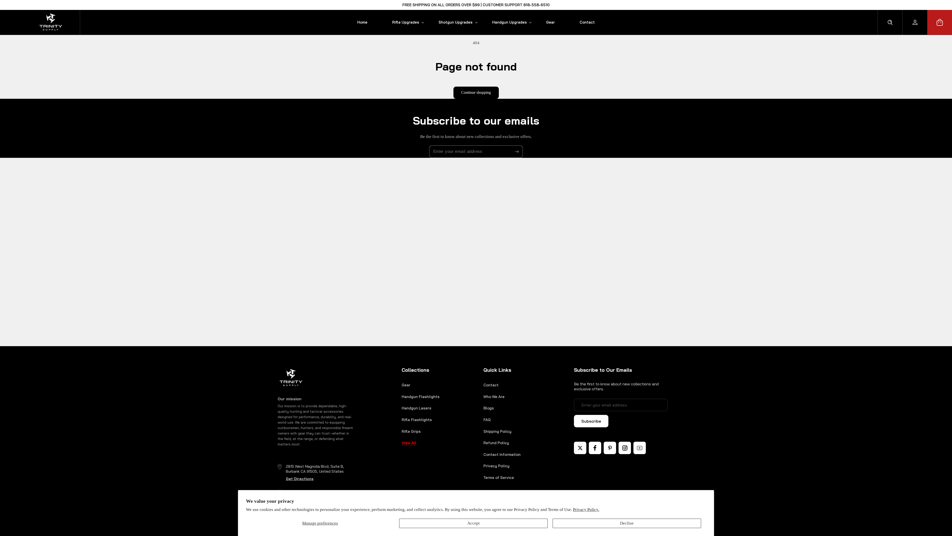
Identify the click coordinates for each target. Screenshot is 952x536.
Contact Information (502, 454)
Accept (473, 523)
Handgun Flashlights (421, 396)
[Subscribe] (517, 151)
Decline (627, 523)
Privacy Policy (496, 466)
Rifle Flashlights (417, 419)
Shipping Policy (497, 431)
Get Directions (300, 478)
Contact (491, 385)
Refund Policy (496, 442)
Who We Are (494, 396)
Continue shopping (476, 92)
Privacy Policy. (586, 509)
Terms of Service (498, 477)
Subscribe (591, 421)
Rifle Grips (411, 431)
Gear (406, 385)
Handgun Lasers (416, 408)
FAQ (487, 419)
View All (409, 442)
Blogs (488, 408)
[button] (403, 22)
